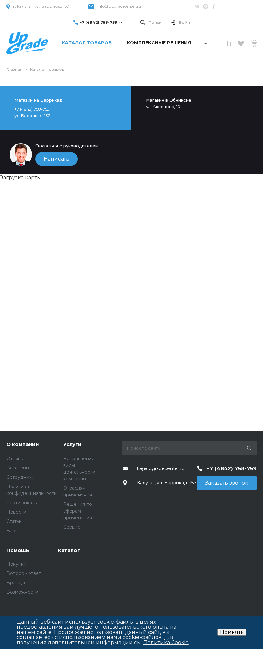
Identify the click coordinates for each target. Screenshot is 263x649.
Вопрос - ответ (23, 573)
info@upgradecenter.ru (119, 6)
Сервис (71, 527)
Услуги (72, 444)
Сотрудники (20, 477)
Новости (16, 512)
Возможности (22, 592)
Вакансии (17, 468)
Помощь (17, 550)
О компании (22, 444)
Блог (11, 530)
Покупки (16, 564)
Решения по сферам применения (77, 511)
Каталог (69, 550)
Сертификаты (22, 502)
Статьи (14, 521)
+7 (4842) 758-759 (98, 22)
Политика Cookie (166, 642)
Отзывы (15, 458)
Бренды (15, 583)
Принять (232, 632)
